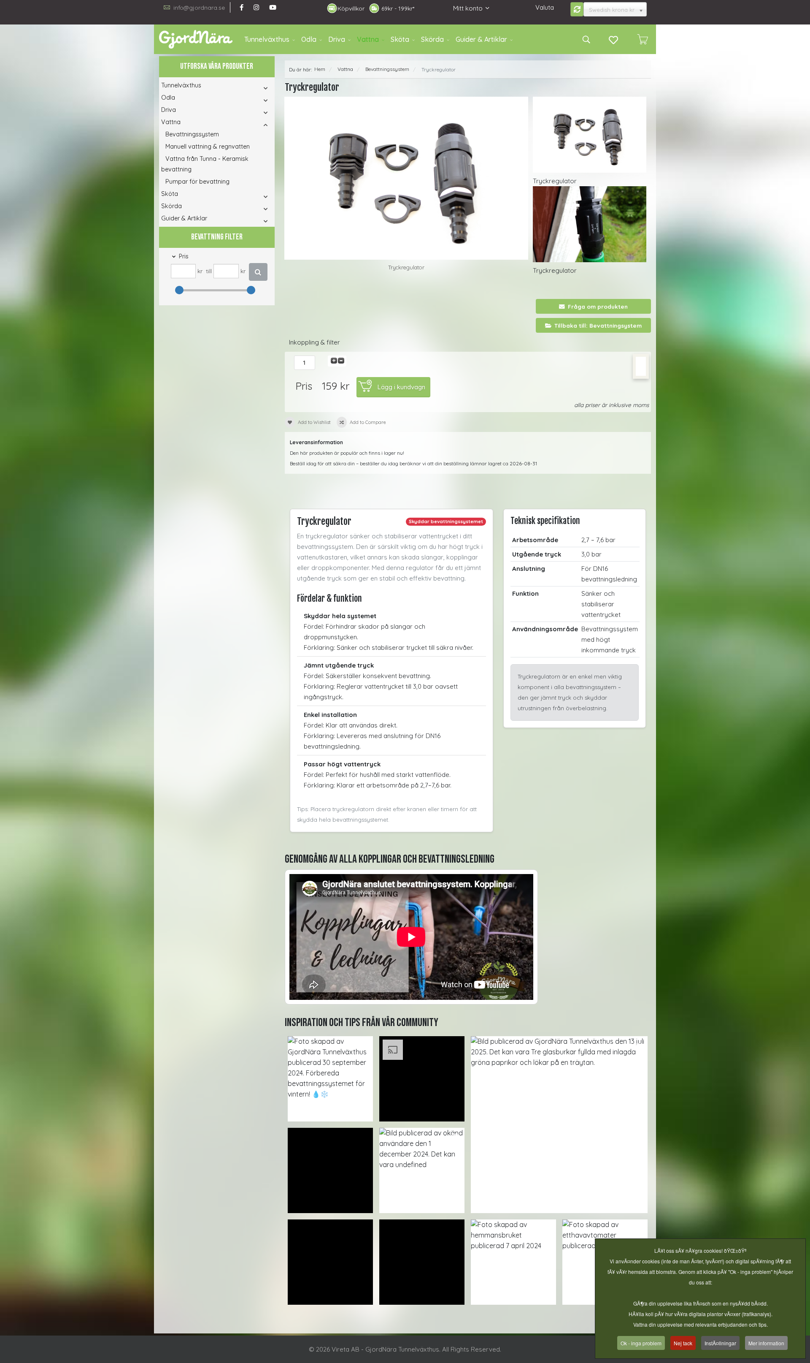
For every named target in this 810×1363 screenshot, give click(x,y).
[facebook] (242, 7)
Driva (336, 39)
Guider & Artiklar (481, 39)
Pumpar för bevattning (197, 181)
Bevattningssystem (192, 134)
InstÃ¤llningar (720, 1343)
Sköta (400, 39)
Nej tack (683, 1343)
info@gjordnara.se (199, 7)
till (209, 270)
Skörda (432, 39)
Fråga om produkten (598, 306)
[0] (642, 39)
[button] (254, 88)
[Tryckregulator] (406, 178)
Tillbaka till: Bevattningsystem (598, 325)
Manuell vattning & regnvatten (207, 146)
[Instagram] (256, 7)
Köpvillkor (351, 8)
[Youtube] (272, 7)
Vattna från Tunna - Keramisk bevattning (204, 164)
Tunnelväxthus (266, 39)
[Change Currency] (577, 9)
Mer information (766, 1343)
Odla (308, 39)
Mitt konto (468, 8)
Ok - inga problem (641, 1343)
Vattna (368, 39)
